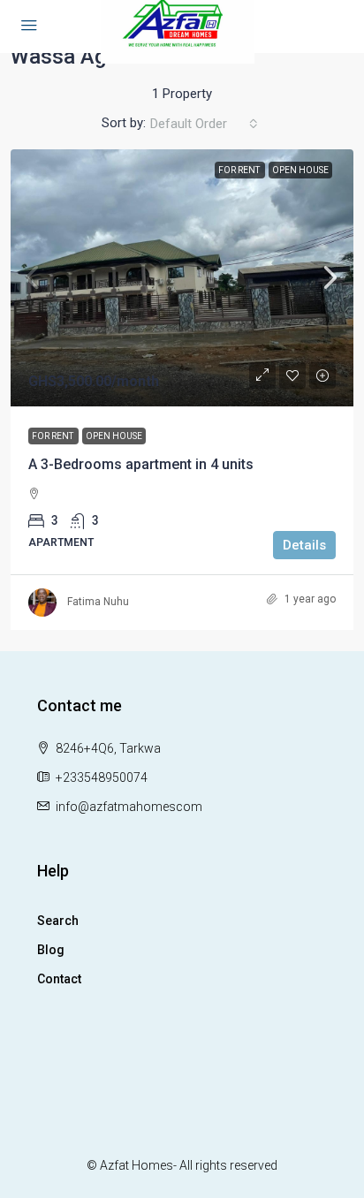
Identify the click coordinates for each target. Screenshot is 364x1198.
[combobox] (204, 123)
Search (58, 921)
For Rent (240, 170)
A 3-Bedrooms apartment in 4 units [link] (141, 464)
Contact (59, 979)
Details (304, 545)
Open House (300, 170)
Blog (50, 950)
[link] (182, 277)
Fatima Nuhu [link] (98, 601)
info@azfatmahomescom (129, 807)
